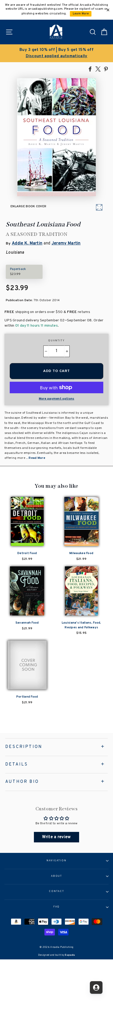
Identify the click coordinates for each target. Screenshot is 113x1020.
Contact (56, 891)
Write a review (56, 837)
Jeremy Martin (66, 243)
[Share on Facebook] (90, 68)
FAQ (56, 907)
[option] (56, 53)
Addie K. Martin (27, 243)
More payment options (56, 399)
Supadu (70, 955)
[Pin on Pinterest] (106, 68)
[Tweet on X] (98, 68)
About (56, 876)
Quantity (56, 340)
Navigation (56, 860)
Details (16, 764)
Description (23, 747)
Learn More (81, 13)
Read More (37, 458)
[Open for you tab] (96, 987)
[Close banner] (108, 10)
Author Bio (22, 781)
